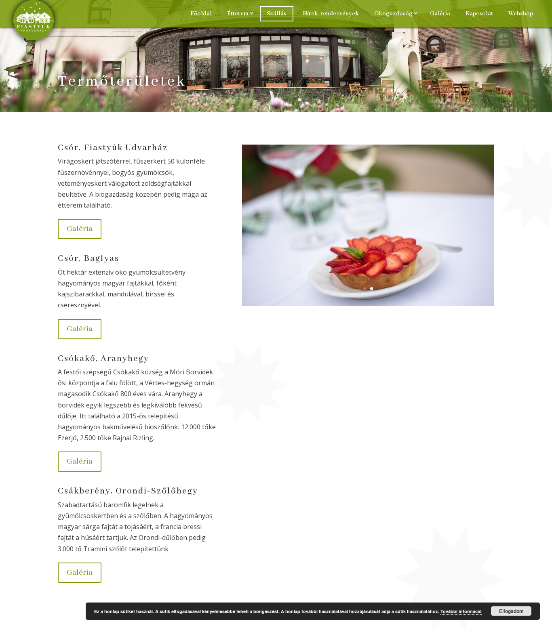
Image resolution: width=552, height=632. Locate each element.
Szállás (277, 13)
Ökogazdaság (393, 13)
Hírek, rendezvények (331, 13)
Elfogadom (511, 611)
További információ (461, 611)
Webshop (520, 13)
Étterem (238, 13)
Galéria (440, 13)
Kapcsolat (479, 13)
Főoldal (201, 13)
